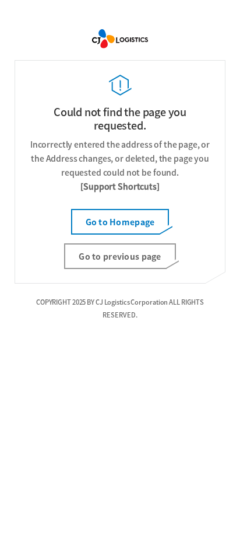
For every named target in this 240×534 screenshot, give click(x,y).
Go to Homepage (120, 222)
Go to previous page (120, 256)
